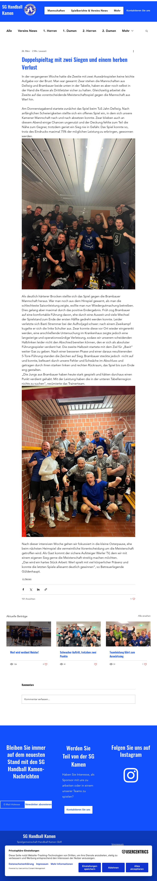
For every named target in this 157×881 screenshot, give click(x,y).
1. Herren (50, 31)
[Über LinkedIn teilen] (38, 589)
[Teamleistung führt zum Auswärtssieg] (128, 633)
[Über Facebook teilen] (23, 589)
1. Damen (70, 31)
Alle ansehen (144, 615)
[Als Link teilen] (45, 589)
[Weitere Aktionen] (133, 51)
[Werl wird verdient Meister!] (28, 633)
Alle (9, 31)
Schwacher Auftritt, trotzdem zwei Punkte (78, 654)
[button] (146, 31)
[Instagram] (131, 775)
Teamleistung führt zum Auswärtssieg (122, 654)
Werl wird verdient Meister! (24, 652)
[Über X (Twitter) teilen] (30, 589)
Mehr (126, 31)
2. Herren (89, 31)
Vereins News (27, 31)
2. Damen (109, 31)
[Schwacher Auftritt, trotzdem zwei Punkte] (78, 634)
